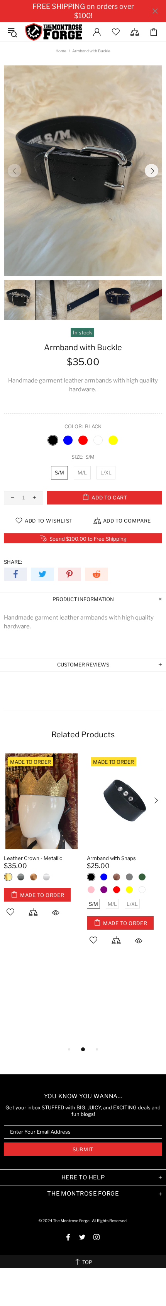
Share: (13, 562)
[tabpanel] (41, 844)
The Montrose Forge (54, 32)
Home (61, 50)
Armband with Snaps (111, 858)
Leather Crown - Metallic (33, 858)
